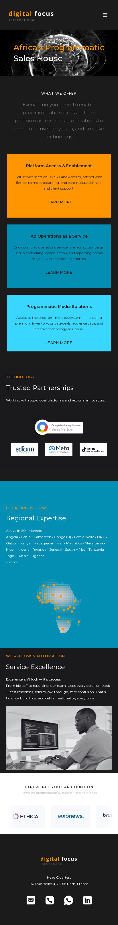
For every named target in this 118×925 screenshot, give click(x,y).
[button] (105, 15)
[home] (31, 15)
